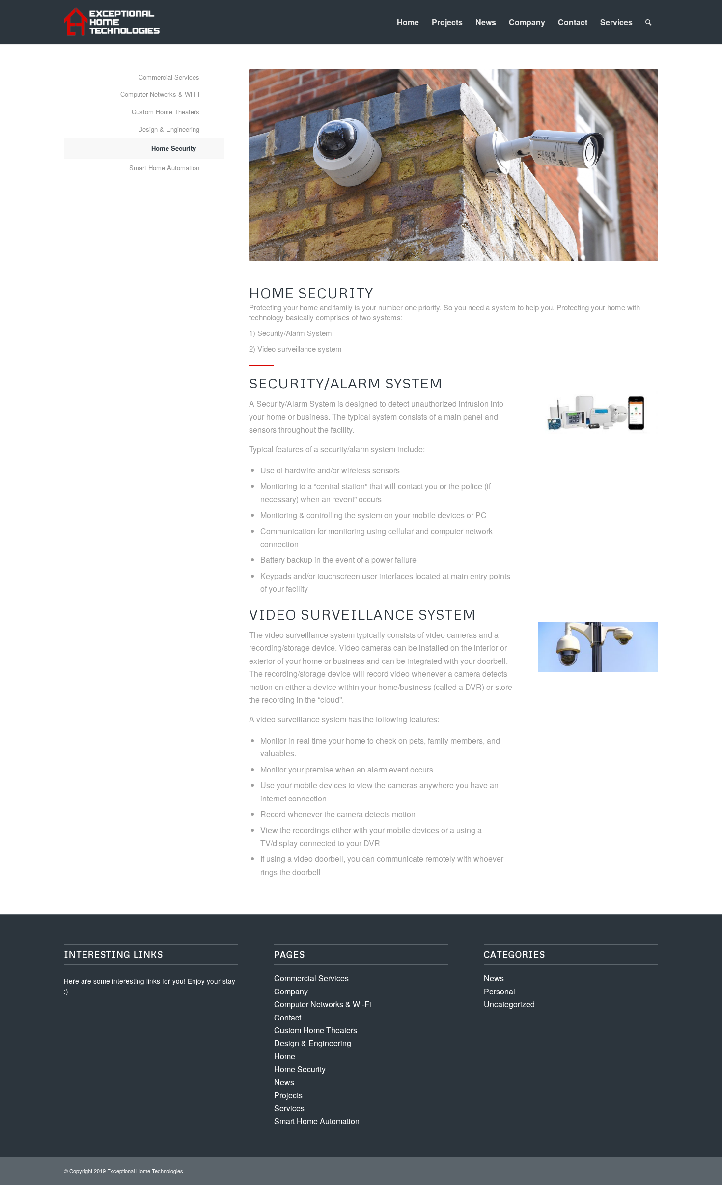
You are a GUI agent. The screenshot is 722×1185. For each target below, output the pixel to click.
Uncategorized (509, 1004)
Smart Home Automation (164, 167)
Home (408, 22)
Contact (572, 22)
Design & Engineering (168, 129)
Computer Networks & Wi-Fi (159, 94)
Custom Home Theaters (165, 111)
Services (616, 22)
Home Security (173, 148)
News (485, 22)
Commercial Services (169, 77)
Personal (499, 991)
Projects (447, 22)
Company (527, 22)
